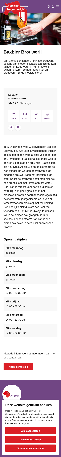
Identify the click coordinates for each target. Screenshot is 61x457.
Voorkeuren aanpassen (30, 448)
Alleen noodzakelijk (30, 439)
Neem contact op (18, 367)
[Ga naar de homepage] (15, 13)
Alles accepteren (30, 431)
